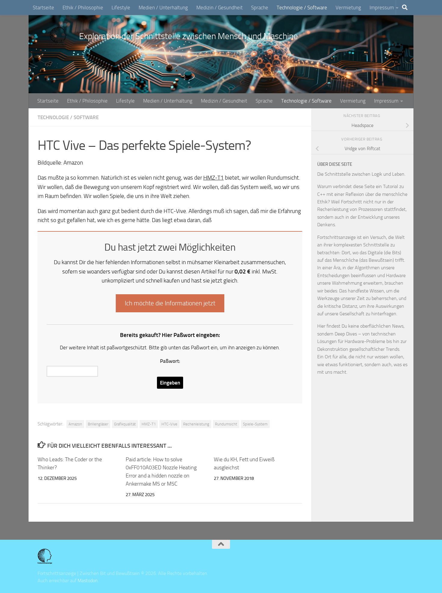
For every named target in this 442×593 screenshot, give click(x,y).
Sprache (259, 8)
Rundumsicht (226, 424)
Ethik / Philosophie (83, 8)
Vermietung (348, 8)
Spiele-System (255, 424)
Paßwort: (170, 361)
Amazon (75, 424)
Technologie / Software (302, 8)
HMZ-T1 (213, 177)
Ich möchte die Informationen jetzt (170, 303)
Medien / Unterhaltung (163, 8)
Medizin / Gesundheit (219, 8)
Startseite (43, 8)
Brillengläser (98, 424)
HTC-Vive (169, 424)
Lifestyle (121, 8)
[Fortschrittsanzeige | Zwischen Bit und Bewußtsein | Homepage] (58, 36)
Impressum (382, 8)
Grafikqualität (125, 424)
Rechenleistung (196, 424)
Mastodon (88, 580)
